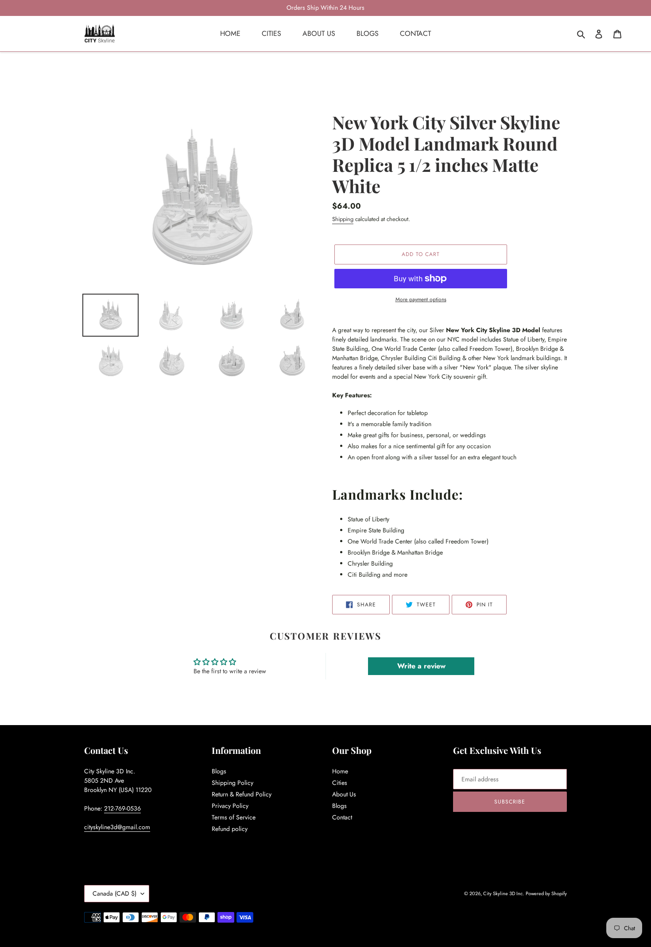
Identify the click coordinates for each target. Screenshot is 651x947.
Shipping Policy (232, 782)
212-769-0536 (122, 808)
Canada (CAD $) (114, 893)
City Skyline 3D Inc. (503, 893)
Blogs (219, 771)
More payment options (420, 299)
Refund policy (230, 828)
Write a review (421, 666)
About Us (344, 794)
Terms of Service (234, 817)
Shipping (342, 219)
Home (340, 771)
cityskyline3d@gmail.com (117, 827)
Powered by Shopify (546, 893)
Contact (342, 817)
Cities (339, 782)
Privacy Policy (230, 805)
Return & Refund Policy (241, 794)
